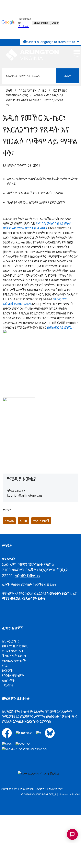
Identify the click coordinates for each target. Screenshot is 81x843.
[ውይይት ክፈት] (72, 834)
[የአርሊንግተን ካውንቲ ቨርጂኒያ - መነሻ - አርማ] (32, 55)
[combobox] (50, 42)
